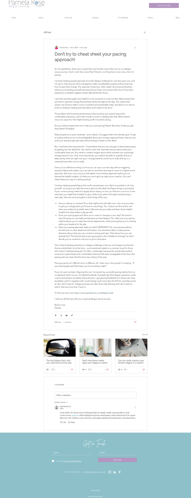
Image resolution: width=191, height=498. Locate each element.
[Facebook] (120, 472)
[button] (41, 17)
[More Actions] (135, 407)
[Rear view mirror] (60, 348)
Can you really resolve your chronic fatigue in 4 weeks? (131, 361)
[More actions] (135, 47)
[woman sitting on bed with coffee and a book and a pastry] (131, 348)
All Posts (47, 32)
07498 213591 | (74, 472)
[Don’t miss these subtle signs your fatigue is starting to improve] (96, 348)
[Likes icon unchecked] (61, 422)
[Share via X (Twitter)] (61, 315)
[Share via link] (72, 315)
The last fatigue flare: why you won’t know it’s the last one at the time (58, 361)
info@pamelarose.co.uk (94, 472)
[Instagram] (110, 472)
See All (145, 335)
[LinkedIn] (115, 472)
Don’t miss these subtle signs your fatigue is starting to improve (95, 361)
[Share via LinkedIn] (66, 315)
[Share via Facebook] (56, 315)
